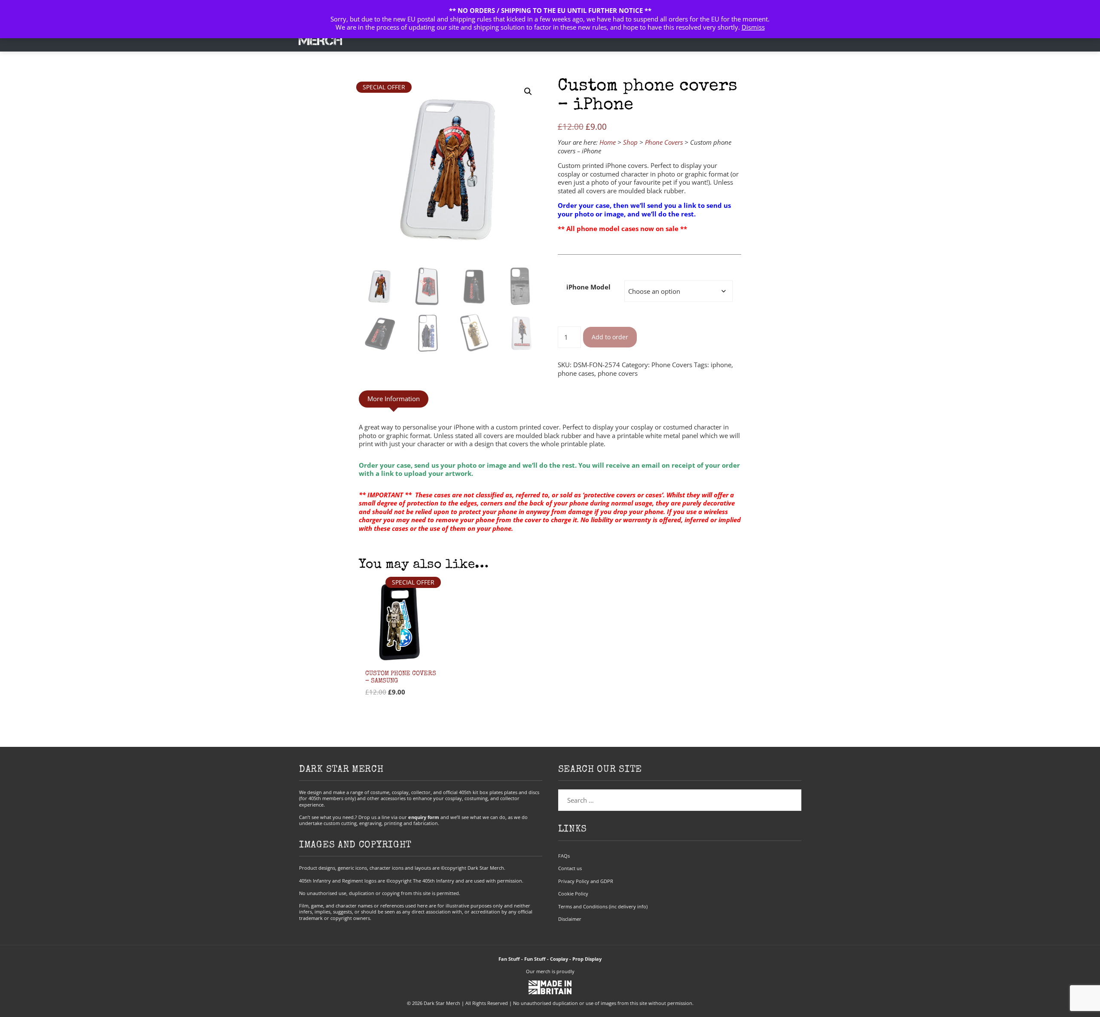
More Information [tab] (393, 398)
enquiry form (423, 817)
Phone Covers (664, 142)
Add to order (610, 337)
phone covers (618, 373)
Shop (630, 142)
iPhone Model (588, 287)
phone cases (576, 373)
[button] (528, 91)
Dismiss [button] (753, 27)
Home (607, 142)
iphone (721, 364)
